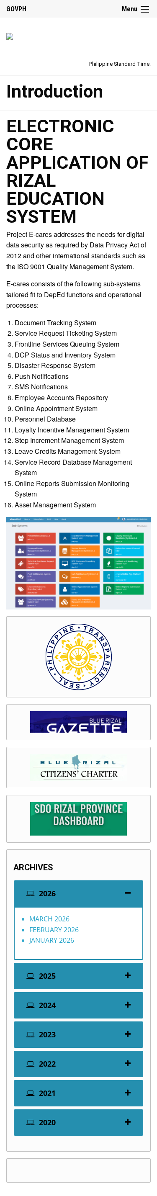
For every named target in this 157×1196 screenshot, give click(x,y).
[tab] (78, 893)
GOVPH (16, 9)
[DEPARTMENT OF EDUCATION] (9, 35)
